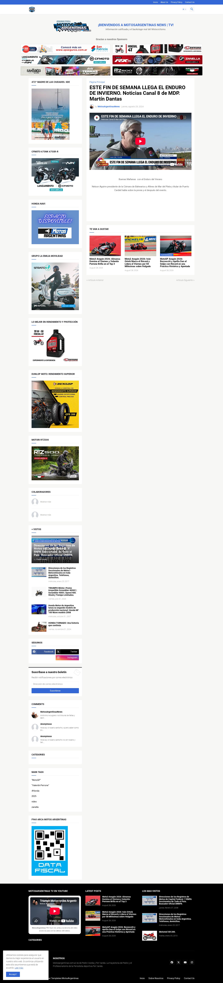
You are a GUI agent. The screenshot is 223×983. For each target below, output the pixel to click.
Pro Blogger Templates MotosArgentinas (59, 978)
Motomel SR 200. (167, 932)
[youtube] (185, 962)
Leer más (19, 968)
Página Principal (97, 82)
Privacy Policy (176, 2)
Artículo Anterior (96, 280)
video (34, 801)
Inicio (155, 2)
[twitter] (178, 962)
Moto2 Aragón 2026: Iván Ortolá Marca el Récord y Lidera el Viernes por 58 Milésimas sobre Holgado (138, 263)
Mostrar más (45, 502)
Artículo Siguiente (184, 280)
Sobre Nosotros (156, 978)
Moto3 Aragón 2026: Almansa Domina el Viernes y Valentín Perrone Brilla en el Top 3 (105, 261)
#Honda (35, 791)
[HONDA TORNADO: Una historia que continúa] (39, 627)
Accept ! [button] (13, 974)
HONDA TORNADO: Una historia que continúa (63, 624)
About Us (164, 2)
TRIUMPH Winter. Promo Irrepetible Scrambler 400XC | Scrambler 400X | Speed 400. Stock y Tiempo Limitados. (62, 591)
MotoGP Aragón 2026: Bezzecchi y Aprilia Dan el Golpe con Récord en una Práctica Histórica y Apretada (175, 263)
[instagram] (191, 962)
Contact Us (189, 2)
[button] (184, 9)
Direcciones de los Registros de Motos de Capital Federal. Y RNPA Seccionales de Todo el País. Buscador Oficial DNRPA (175, 900)
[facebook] (171, 962)
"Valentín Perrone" (40, 785)
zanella (35, 807)
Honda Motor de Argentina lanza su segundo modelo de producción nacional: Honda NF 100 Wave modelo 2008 (63, 609)
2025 (34, 796)
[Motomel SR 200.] (149, 936)
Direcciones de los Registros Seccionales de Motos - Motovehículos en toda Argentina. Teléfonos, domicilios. (62, 573)
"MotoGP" (36, 780)
